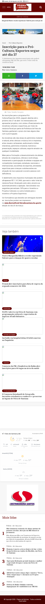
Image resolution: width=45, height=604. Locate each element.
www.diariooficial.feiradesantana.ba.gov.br (22, 203)
